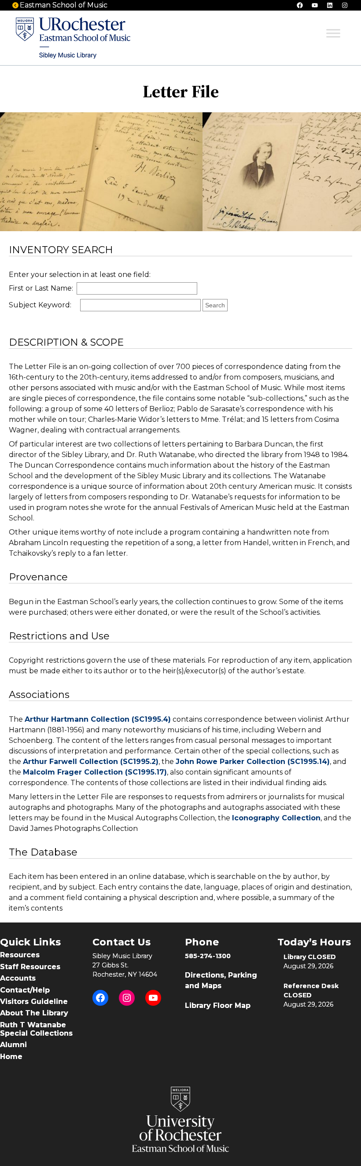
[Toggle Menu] (333, 36)
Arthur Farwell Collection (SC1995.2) (90, 761)
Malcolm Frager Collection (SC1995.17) (95, 772)
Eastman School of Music (63, 5)
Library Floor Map (217, 1005)
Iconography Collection (276, 818)
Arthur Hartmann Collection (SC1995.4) (98, 719)
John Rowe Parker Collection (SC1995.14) (253, 761)
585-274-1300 (208, 956)
